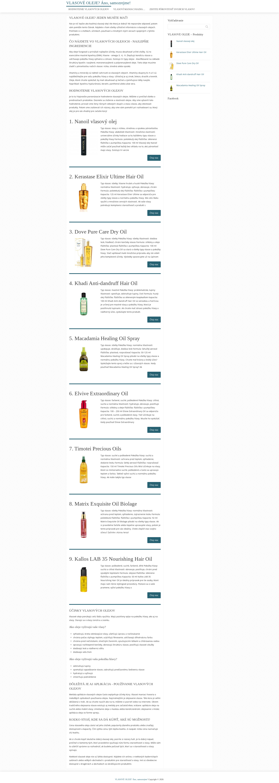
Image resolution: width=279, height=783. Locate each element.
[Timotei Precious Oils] (83, 469)
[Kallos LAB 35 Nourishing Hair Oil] (83, 579)
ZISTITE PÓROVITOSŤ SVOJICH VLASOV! (172, 9)
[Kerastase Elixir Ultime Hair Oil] (83, 197)
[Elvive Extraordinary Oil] (83, 414)
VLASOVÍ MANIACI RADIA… (129, 9)
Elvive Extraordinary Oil (101, 393)
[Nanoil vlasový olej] (83, 142)
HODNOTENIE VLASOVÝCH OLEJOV (88, 9)
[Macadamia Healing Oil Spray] (83, 359)
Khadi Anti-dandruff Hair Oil (106, 283)
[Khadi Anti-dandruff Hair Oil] (83, 303)
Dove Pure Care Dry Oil (101, 232)
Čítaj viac (154, 157)
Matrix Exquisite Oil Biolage (106, 504)
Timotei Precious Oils (97, 449)
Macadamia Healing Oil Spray (107, 338)
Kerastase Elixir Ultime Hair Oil (109, 177)
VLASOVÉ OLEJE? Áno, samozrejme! (98, 3)
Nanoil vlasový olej (96, 121)
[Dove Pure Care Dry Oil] (83, 252)
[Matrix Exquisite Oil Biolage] (83, 524)
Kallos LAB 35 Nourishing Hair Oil (113, 559)
